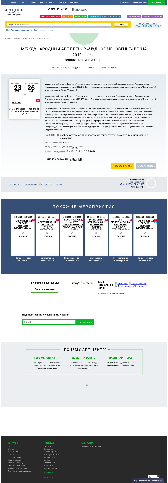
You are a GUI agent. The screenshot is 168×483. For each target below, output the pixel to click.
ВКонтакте (103, 293)
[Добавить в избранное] (87, 55)
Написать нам (79, 9)
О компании (13, 443)
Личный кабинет (140, 2)
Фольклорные (49, 457)
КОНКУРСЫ (80, 16)
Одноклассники (117, 293)
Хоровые (47, 446)
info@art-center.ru (82, 283)
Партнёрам (156, 2)
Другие (47, 460)
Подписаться (85, 322)
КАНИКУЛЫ (94, 16)
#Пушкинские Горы (60, 67)
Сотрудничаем (13, 452)
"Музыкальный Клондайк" (91, 446)
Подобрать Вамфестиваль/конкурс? (148, 24)
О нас (22, 2)
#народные (89, 67)
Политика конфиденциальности (20, 471)
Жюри (10, 446)
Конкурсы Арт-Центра (152, 16)
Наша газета (87, 443)
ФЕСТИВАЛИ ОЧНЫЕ (50, 16)
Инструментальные (52, 455)
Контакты (74, 2)
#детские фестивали (107, 67)
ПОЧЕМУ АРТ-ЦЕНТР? (85, 350)
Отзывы (32, 2)
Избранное (125, 2)
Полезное (62, 2)
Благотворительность (16, 466)
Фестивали (18, 39)
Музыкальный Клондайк (17, 468)
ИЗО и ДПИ (48, 466)
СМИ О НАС (12, 455)
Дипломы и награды (16, 463)
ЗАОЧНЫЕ (67, 16)
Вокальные (48, 449)
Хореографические (51, 452)
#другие (76, 67)
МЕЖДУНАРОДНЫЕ (111, 16)
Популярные (134, 16)
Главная (12, 2)
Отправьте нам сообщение (150, 481)
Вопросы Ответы (47, 2)
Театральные (49, 463)
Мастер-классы (50, 468)
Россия (28, 39)
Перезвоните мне (44, 289)
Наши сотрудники (15, 460)
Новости (48, 477)
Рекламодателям (14, 457)
